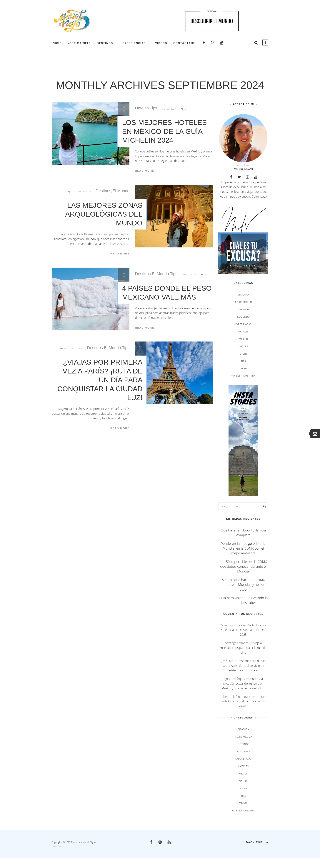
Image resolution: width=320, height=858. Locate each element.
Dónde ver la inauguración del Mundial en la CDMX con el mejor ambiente (243, 548)
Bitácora (243, 294)
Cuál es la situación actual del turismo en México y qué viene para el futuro (243, 683)
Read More (144, 170)
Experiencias (134, 43)
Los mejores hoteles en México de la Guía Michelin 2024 (164, 131)
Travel (243, 368)
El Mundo (120, 191)
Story (243, 353)
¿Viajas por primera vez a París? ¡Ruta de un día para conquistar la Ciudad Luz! (99, 380)
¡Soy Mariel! (79, 43)
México (243, 339)
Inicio (57, 43)
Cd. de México (243, 302)
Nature (243, 346)
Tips (153, 108)
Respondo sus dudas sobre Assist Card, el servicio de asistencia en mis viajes (244, 665)
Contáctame (184, 43)
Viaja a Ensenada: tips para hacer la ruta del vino (243, 647)
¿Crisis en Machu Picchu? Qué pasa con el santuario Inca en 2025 (243, 630)
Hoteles (142, 108)
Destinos (105, 43)
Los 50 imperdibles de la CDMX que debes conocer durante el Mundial (243, 566)
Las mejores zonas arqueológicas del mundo (103, 214)
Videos (161, 43)
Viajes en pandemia (243, 376)
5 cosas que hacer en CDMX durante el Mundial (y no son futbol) (243, 584)
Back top (254, 842)
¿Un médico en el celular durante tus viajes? (243, 701)
